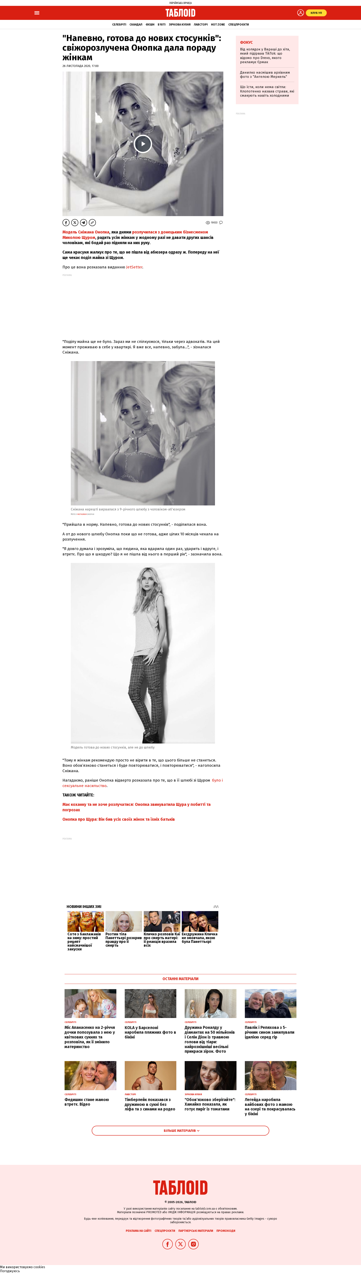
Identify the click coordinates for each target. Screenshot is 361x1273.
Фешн (150, 24)
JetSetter (134, 267)
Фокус (246, 42)
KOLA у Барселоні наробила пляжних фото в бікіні (150, 1032)
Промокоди (225, 1231)
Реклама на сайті (138, 1231)
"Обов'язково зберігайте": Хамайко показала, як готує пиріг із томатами (210, 1104)
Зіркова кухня (180, 24)
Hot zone (218, 24)
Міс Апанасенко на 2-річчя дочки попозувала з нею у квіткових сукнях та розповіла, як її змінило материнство (90, 1037)
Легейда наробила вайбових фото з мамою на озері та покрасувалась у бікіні (270, 1106)
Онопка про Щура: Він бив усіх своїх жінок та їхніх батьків (118, 819)
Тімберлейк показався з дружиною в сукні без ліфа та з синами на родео (150, 1104)
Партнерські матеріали (195, 1231)
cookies (39, 1267)
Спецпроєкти (238, 24)
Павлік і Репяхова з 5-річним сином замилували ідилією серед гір (269, 1032)
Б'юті (161, 24)
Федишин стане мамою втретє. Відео (87, 1102)
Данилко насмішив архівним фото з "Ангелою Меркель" (265, 74)
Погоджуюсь (10, 1271)
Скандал (136, 24)
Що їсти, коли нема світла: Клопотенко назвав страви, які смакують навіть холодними (267, 91)
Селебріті (119, 24)
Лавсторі (201, 24)
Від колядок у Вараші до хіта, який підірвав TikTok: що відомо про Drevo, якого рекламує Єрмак (265, 55)
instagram (82, 514)
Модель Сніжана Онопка (85, 232)
